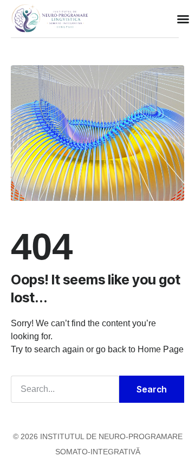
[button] (183, 19)
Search (151, 389)
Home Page (161, 349)
